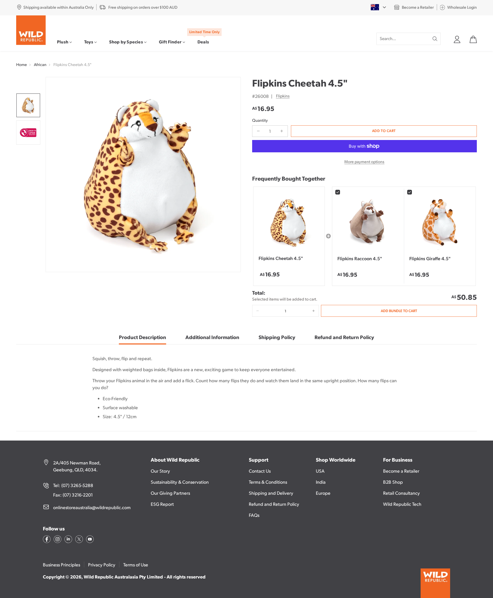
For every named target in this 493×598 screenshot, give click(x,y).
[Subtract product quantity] (258, 131)
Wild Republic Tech (402, 504)
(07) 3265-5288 (77, 485)
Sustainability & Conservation (180, 482)
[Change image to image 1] (28, 105)
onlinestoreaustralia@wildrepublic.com (92, 507)
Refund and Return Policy (274, 504)
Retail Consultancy (401, 493)
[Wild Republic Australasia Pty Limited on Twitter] (78, 540)
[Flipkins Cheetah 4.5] (143, 174)
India (321, 482)
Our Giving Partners (170, 493)
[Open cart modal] (473, 39)
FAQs (254, 515)
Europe (323, 493)
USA (320, 471)
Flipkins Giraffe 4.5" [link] (430, 258)
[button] (257, 310)
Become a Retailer (401, 471)
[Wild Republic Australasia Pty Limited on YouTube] (89, 540)
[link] (368, 222)
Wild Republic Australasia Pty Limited (123, 577)
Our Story (160, 471)
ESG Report (162, 504)
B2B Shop (393, 482)
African (40, 64)
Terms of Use (135, 564)
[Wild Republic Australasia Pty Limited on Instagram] (57, 540)
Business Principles (61, 564)
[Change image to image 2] (28, 132)
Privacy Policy (101, 564)
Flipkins (283, 95)
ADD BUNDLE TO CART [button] (399, 310)
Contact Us (260, 471)
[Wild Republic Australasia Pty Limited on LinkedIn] (68, 540)
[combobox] (378, 7)
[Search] (435, 39)
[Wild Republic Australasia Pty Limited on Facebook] (46, 540)
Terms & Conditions (268, 482)
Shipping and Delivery (271, 493)
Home (21, 64)
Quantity (260, 120)
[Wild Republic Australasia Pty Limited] (31, 30)
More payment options (364, 161)
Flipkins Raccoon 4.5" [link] (359, 258)
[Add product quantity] (282, 131)
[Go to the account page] (457, 39)
